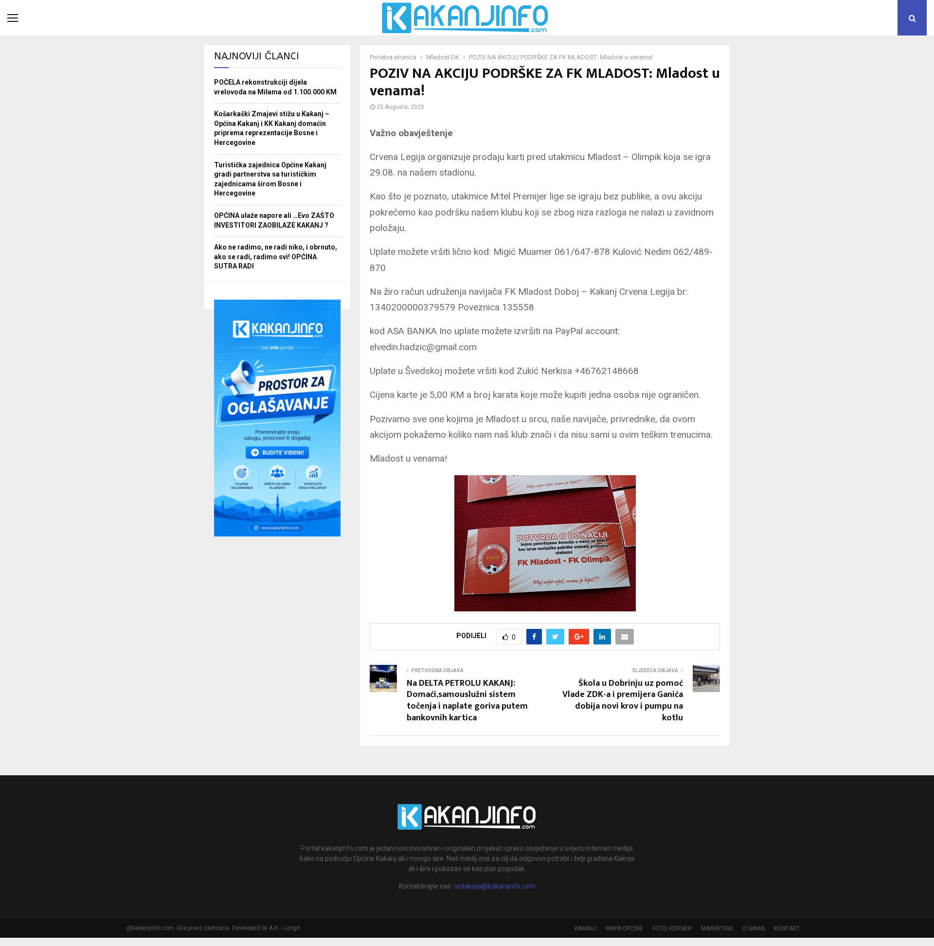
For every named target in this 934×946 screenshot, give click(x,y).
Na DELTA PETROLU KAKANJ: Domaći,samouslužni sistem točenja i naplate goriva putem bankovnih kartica (467, 701)
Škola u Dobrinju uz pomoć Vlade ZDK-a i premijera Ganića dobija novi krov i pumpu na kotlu (622, 701)
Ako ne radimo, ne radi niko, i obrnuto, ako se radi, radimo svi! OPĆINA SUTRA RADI (275, 256)
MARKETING (717, 928)
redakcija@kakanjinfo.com (494, 886)
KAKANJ (585, 928)
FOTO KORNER (672, 928)
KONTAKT (787, 928)
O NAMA (753, 928)
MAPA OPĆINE (624, 928)
